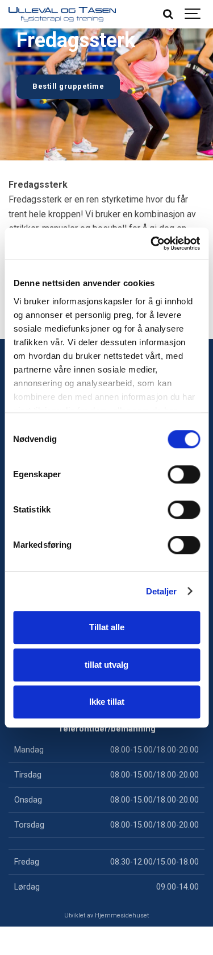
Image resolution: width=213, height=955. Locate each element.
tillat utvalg (106, 664)
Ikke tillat (106, 701)
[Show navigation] (193, 14)
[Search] (167, 14)
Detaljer (161, 591)
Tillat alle (106, 627)
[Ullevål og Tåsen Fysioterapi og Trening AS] (62, 14)
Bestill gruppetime (68, 86)
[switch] (184, 474)
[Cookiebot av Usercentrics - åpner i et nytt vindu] (151, 243)
